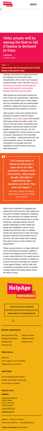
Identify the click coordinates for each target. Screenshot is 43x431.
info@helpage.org (8, 412)
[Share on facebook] (16, 320)
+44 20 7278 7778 (8, 408)
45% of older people (20, 119)
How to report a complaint (11, 383)
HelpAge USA (7, 345)
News (4, 65)
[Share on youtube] (25, 320)
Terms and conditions (9, 422)
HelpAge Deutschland (9, 338)
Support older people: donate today (14, 380)
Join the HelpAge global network (13, 377)
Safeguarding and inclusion (11, 364)
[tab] (5, 65)
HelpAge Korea (27, 342)
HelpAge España (28, 338)
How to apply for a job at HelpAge (13, 361)
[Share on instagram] (20, 320)
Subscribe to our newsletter (21, 313)
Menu (33, 4)
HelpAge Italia (7, 342)
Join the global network (21, 307)
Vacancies (5, 358)
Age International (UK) (9, 335)
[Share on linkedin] (29, 320)
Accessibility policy (27, 422)
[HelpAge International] (8, 4)
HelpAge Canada (28, 335)
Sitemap (5, 419)
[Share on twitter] (13, 320)
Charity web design (9, 427)
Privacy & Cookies (16, 419)
